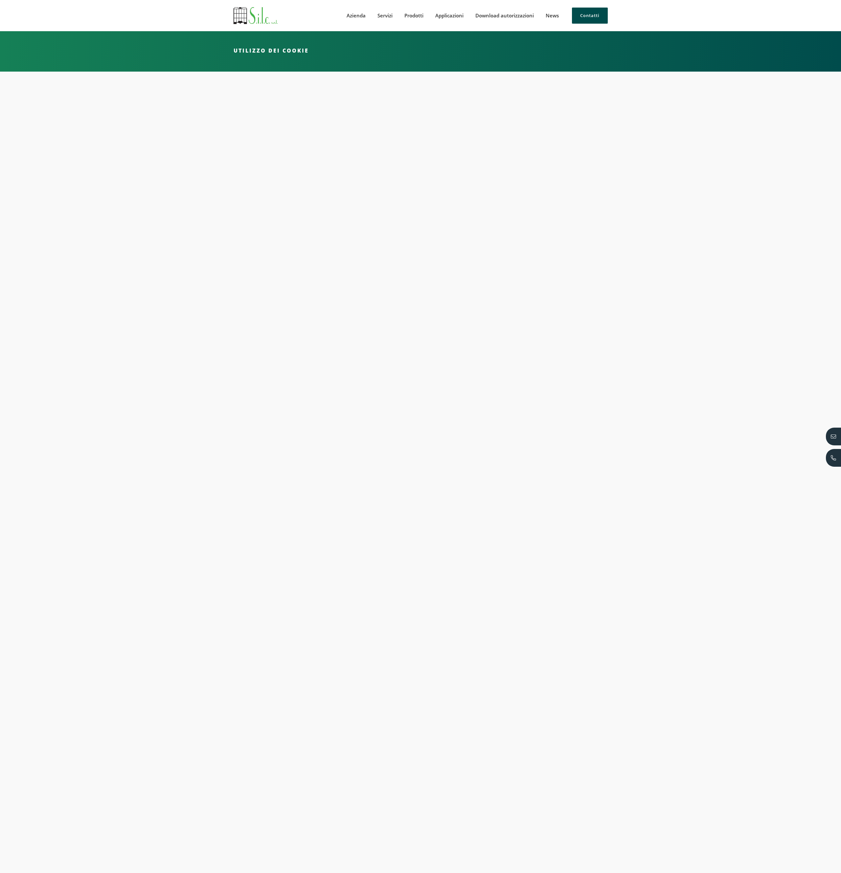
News (552, 15)
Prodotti (413, 15)
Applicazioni (449, 15)
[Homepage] (255, 16)
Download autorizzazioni (504, 15)
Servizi (385, 15)
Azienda (356, 15)
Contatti (590, 15)
